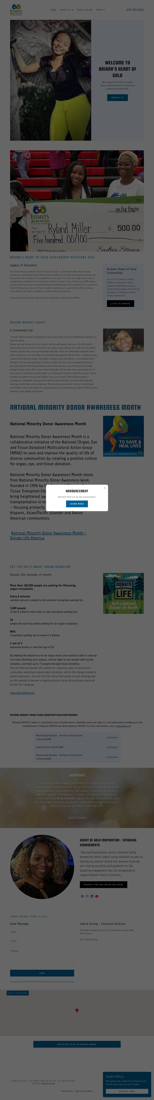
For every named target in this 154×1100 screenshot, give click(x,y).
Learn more (77, 504)
